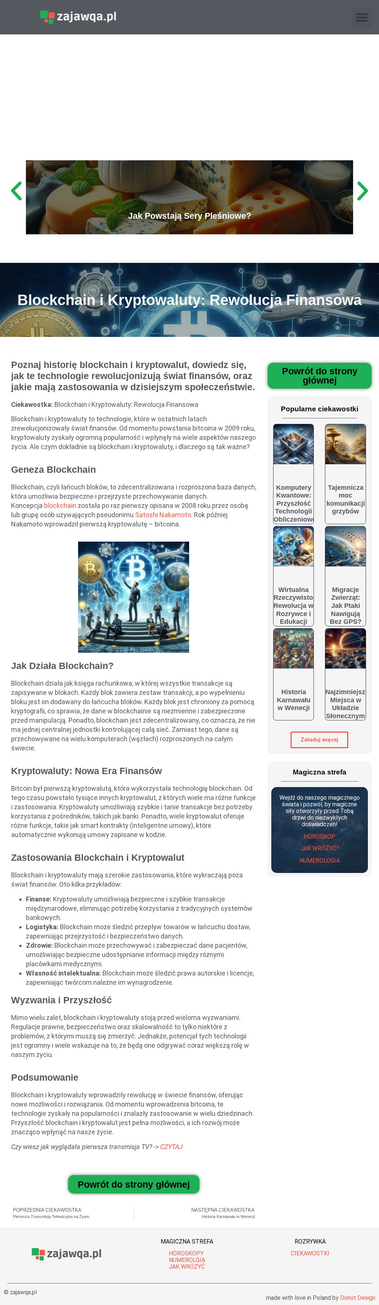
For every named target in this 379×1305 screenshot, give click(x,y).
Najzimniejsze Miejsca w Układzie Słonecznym (347, 704)
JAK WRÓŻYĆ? (319, 848)
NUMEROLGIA (187, 1260)
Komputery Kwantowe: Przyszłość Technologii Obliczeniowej (296, 503)
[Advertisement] (189, 90)
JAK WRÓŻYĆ (187, 1266)
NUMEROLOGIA (319, 860)
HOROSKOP (319, 836)
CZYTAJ (171, 1147)
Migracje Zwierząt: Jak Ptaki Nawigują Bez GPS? (346, 605)
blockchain (60, 505)
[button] (362, 17)
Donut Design (357, 1297)
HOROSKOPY (186, 1253)
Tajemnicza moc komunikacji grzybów (345, 499)
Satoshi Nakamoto (163, 515)
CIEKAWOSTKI (310, 1253)
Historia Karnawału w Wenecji (294, 700)
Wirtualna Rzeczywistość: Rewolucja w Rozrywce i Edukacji (298, 605)
